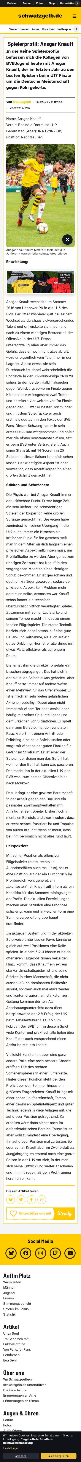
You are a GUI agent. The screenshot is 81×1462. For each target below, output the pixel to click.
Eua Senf (10, 1360)
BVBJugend (22, 102)
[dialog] (40, 1446)
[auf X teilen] (21, 1199)
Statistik (9, 1314)
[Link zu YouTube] (70, 1253)
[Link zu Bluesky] (11, 1253)
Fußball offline (14, 1344)
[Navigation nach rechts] (76, 29)
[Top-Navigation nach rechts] (77, 3)
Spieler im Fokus (16, 1309)
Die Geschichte (15, 1390)
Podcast (12, 3)
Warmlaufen (12, 1282)
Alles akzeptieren (58, 1456)
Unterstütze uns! (70, 3)
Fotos (39, 3)
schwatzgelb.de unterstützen (24, 1385)
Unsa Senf (48, 29)
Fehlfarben (11, 1355)
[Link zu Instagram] (40, 1253)
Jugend (9, 1293)
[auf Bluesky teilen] (10, 1199)
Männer (13, 29)
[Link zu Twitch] (55, 1253)
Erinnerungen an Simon (21, 1401)
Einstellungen (11, 1448)
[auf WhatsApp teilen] (41, 1199)
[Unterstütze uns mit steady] (40, 1213)
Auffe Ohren (12, 1431)
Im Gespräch (65, 29)
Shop (52, 3)
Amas (35, 29)
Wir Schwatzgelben (17, 1379)
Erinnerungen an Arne (19, 1395)
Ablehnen (21, 1456)
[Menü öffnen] (74, 16)
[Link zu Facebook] (25, 1253)
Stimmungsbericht (17, 1303)
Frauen (25, 29)
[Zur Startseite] (40, 16)
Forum (27, 3)
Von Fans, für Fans (17, 1349)
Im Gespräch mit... (16, 1339)
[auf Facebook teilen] (31, 1199)
